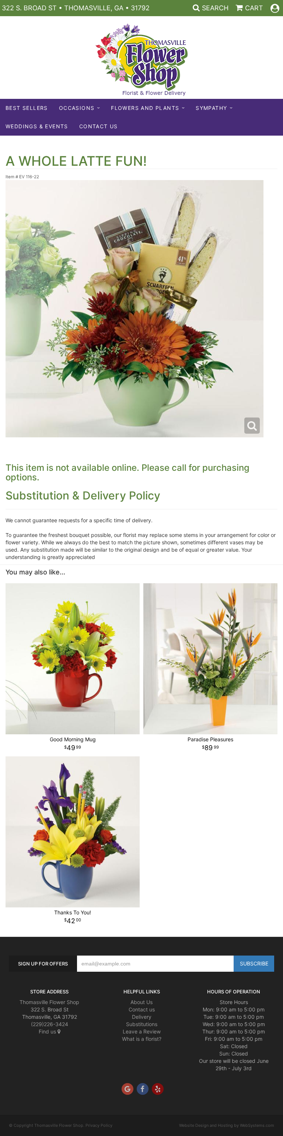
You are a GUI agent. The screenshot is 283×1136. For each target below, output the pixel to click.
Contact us (142, 1009)
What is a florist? (141, 1039)
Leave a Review (142, 1031)
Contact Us (98, 126)
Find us (48, 1031)
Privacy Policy (98, 1125)
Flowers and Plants (145, 108)
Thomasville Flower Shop (49, 1002)
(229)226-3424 (49, 1024)
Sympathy (211, 108)
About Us (141, 1002)
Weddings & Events (37, 126)
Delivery (141, 1017)
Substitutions (141, 1024)
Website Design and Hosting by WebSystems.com (226, 1125)
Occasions (77, 108)
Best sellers (27, 108)
